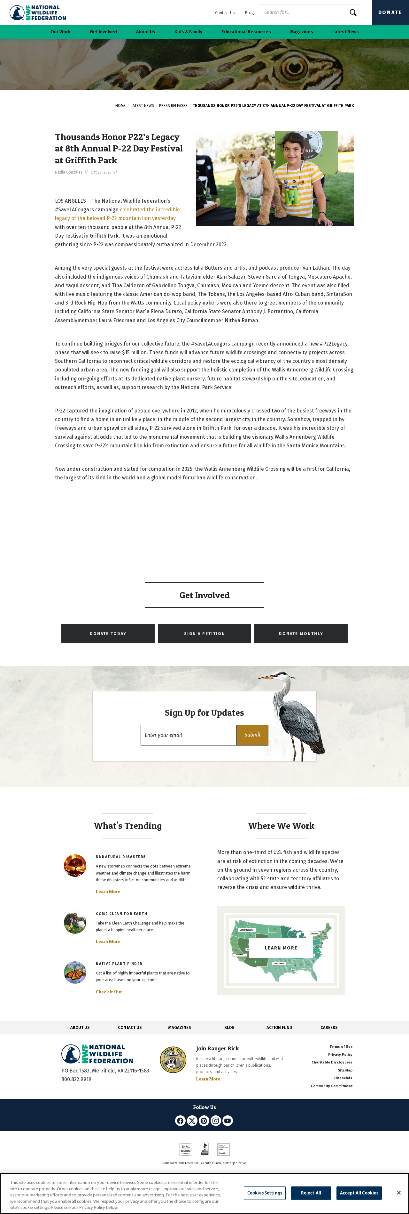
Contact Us (225, 12)
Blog (249, 12)
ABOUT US (80, 1027)
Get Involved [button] (103, 32)
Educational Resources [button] (246, 32)
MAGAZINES (179, 1027)
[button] (252, 735)
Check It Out (109, 992)
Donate (390, 12)
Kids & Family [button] (188, 32)
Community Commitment (331, 1086)
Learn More (108, 891)
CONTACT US (130, 1027)
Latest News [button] (345, 32)
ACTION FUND (279, 1027)
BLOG (229, 1027)
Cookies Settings (264, 1193)
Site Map (345, 1070)
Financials (343, 1078)
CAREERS (329, 1027)
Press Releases (173, 105)
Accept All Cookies (359, 1193)
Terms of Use (340, 1047)
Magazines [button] (301, 32)
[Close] (399, 1193)
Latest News (142, 105)
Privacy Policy (340, 1055)
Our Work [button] (60, 32)
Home (120, 105)
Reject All (311, 1193)
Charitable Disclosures (332, 1062)
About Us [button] (145, 32)
